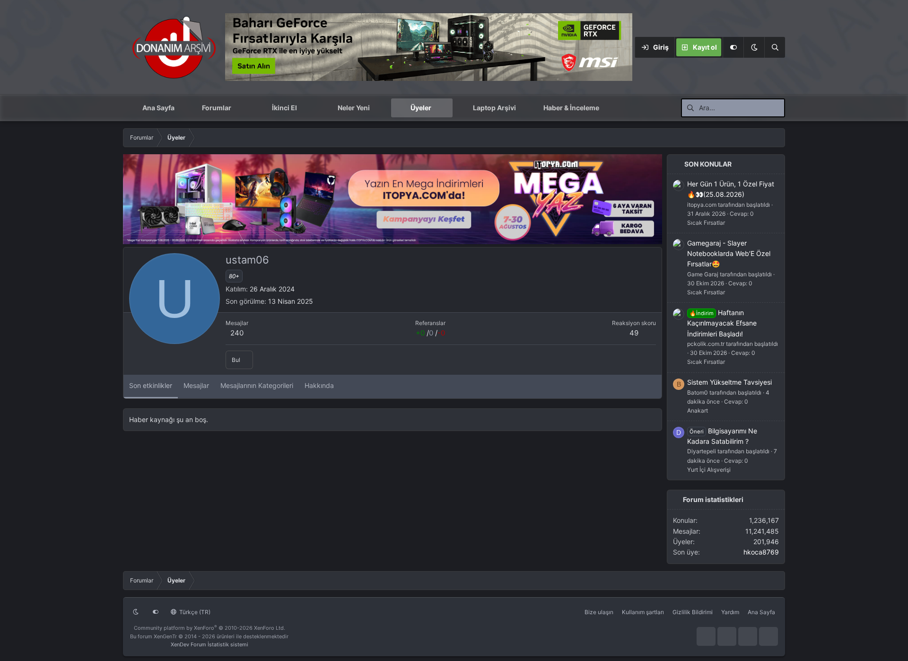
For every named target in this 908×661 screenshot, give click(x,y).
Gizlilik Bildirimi (692, 612)
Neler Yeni (354, 108)
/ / (430, 332)
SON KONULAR (708, 164)
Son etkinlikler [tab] (150, 385)
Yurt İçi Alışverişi (709, 469)
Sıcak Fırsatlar (706, 222)
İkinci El (284, 108)
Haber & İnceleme (571, 108)
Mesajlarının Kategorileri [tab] (256, 385)
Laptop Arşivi (494, 108)
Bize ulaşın (599, 612)
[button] (753, 47)
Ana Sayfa (158, 108)
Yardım (730, 612)
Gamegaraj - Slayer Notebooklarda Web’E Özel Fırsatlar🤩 (728, 253)
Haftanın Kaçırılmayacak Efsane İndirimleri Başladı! (722, 323)
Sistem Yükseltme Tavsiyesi (729, 382)
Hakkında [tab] (319, 385)
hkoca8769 (761, 552)
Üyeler (420, 108)
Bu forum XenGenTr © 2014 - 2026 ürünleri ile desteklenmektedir (209, 636)
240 (237, 332)
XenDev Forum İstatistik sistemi (209, 644)
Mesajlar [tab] (196, 385)
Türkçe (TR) (194, 612)
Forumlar (216, 108)
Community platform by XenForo (209, 628)
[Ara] (774, 47)
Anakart (697, 410)
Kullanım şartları (643, 612)
